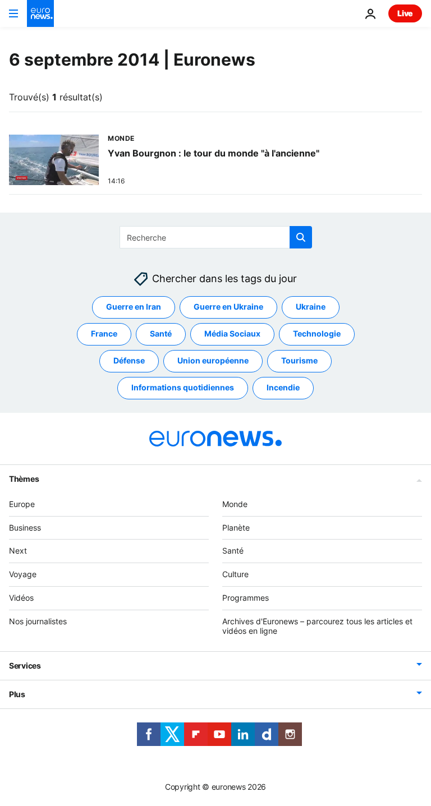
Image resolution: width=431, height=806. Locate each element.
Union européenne (213, 361)
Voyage (22, 574)
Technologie (317, 334)
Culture (235, 574)
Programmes (245, 597)
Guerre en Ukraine (228, 307)
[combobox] (216, 237)
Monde (234, 504)
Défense (129, 361)
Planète (236, 527)
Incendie (283, 388)
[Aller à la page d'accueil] (40, 13)
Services (25, 666)
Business (25, 527)
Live (405, 13)
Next (18, 551)
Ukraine (310, 307)
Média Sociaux (232, 334)
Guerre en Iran (133, 307)
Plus (17, 694)
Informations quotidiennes (182, 388)
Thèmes (24, 478)
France (104, 334)
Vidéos (21, 597)
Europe (22, 504)
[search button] (301, 237)
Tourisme (299, 361)
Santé (161, 334)
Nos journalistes (38, 621)
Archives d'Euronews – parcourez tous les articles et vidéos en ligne (317, 625)
